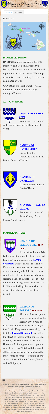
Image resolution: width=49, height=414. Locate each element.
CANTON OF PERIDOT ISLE (28, 242)
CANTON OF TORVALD (26, 308)
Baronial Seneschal (21, 333)
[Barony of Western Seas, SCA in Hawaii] (24, 8)
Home (9, 12)
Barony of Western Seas (22, 384)
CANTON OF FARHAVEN (27, 178)
